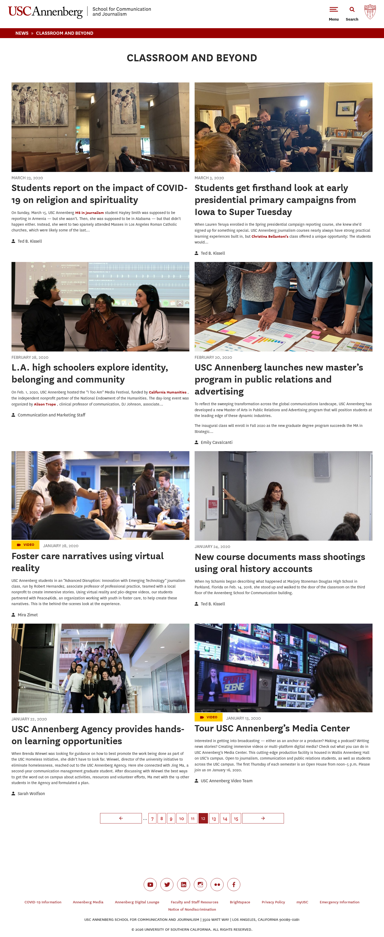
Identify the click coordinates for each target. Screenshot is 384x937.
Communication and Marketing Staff (51, 415)
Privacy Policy (273, 902)
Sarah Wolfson (31, 793)
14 (225, 818)
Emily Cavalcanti (216, 442)
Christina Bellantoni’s (270, 236)
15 (236, 818)
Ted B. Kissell (30, 241)
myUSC (302, 902)
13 (214, 818)
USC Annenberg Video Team (227, 781)
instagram (200, 884)
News (21, 33)
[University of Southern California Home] (370, 13)
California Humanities (168, 392)
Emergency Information (339, 902)
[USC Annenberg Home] (79, 18)
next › (263, 818)
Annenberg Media (88, 902)
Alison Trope (45, 404)
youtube (150, 884)
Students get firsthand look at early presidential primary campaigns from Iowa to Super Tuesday (275, 199)
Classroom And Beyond (64, 33)
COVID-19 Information (43, 902)
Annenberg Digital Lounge (137, 902)
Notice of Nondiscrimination (192, 909)
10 (181, 818)
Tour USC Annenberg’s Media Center (272, 728)
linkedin (183, 884)
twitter (166, 884)
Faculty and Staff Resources (194, 902)
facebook (233, 884)
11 (193, 818)
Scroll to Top (361, 914)
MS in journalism (90, 212)
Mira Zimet (28, 615)
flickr (217, 884)
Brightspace (240, 902)
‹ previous (121, 818)
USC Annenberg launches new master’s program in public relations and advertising (279, 379)
